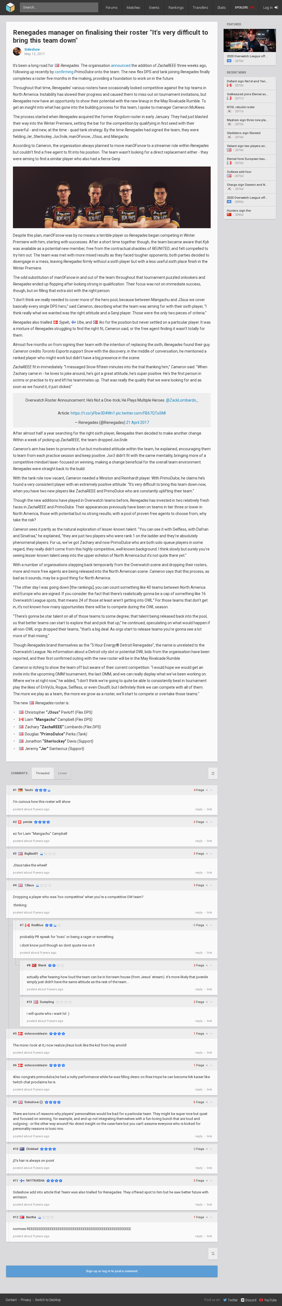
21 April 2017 (137, 422)
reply (198, 809)
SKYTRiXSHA (35, 1180)
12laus (29, 885)
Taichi (29, 790)
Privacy (26, 1300)
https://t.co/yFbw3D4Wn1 (93, 413)
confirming (64, 72)
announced (121, 65)
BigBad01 (31, 853)
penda (27, 822)
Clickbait (32, 1149)
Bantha (31, 1217)
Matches (133, 8)
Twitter (233, 1300)
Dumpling (47, 1002)
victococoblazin (36, 1033)
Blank (42, 965)
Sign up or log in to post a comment (111, 1271)
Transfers (200, 8)
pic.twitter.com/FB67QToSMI (141, 413)
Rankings (176, 8)
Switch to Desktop (48, 1300)
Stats (221, 8)
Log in (268, 8)
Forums (112, 8)
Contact (11, 1300)
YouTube (270, 1300)
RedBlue (37, 925)
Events (154, 8)
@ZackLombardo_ (182, 400)
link (209, 809)
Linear (62, 773)
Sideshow (32, 49)
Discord (250, 1300)
